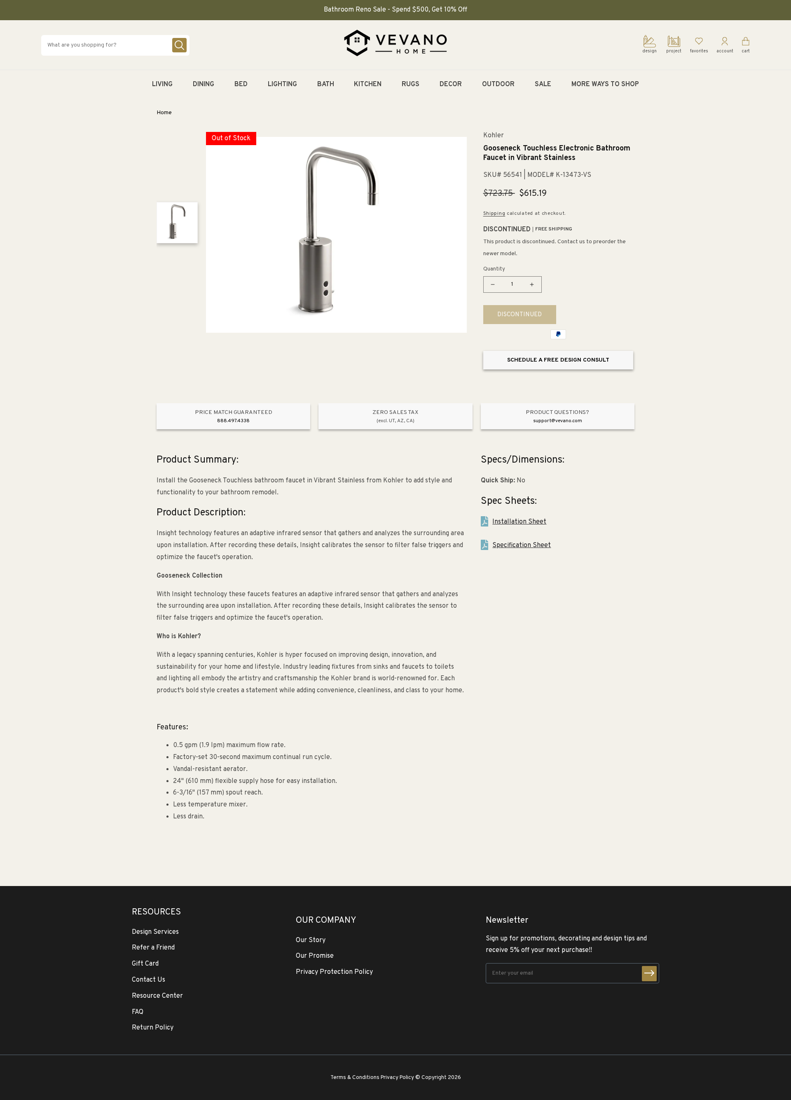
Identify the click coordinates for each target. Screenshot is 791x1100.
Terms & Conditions (354, 1077)
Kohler (493, 136)
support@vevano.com (557, 421)
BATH (325, 84)
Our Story (310, 940)
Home (164, 112)
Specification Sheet (521, 545)
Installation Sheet (519, 522)
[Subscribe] (649, 973)
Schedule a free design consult (558, 360)
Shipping (494, 213)
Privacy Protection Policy (334, 972)
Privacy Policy (397, 1077)
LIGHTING (282, 84)
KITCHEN (367, 84)
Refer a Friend (153, 948)
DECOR (451, 84)
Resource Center (157, 996)
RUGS (410, 84)
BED (241, 84)
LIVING (162, 84)
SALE (543, 84)
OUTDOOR (498, 84)
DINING (203, 84)
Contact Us (148, 980)
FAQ (137, 1012)
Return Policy (152, 1028)
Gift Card (145, 964)
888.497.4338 (233, 421)
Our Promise (315, 956)
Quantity (494, 269)
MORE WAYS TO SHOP (605, 84)
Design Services (155, 932)
